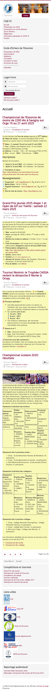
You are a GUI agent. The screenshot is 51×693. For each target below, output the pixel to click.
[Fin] (21, 554)
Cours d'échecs (9, 31)
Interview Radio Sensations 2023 (15, 671)
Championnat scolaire (19, 364)
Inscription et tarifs (10, 61)
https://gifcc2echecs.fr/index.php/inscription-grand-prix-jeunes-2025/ (26, 251)
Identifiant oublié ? (10, 97)
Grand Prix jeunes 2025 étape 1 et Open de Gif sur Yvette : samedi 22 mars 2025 (24, 206)
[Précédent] (10, 554)
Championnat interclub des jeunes (16, 582)
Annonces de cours (11, 63)
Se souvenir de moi (13, 90)
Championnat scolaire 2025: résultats (20, 356)
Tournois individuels (11, 577)
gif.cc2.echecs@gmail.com (21, 257)
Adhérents (7, 56)
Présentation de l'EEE (12, 52)
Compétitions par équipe (12, 575)
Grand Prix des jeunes (12, 571)
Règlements (8, 34)
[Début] (5, 554)
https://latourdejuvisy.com (33, 191)
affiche (24, 263)
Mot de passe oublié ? (12, 100)
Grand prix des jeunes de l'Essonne (24, 215)
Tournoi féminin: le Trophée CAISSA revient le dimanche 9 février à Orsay (25, 275)
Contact (6, 38)
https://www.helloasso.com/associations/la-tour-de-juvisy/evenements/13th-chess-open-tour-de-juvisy (20, 173)
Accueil (6, 25)
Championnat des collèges (15, 545)
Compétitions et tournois (20, 129)
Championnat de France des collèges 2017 (19, 580)
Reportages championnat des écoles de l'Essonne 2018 (24, 673)
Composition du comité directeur (15, 29)
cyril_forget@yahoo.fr (23, 182)
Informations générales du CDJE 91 (16, 36)
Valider (25, 15)
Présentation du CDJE (12, 27)
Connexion (9, 94)
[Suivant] (15, 554)
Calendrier (7, 67)
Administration (9, 54)
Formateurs (8, 58)
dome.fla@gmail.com (29, 186)
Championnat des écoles (14, 542)
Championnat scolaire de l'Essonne (16, 573)
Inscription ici (21, 346)
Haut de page (44, 686)
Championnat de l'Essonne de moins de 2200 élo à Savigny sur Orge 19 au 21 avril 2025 (23, 120)
